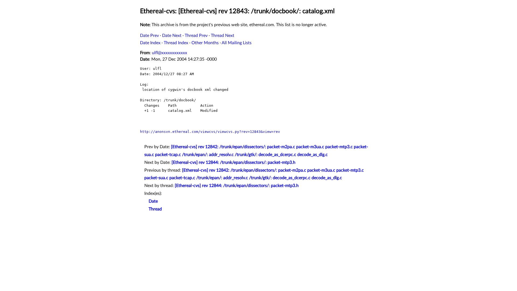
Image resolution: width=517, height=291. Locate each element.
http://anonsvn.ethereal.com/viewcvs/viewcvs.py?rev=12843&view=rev (210, 132)
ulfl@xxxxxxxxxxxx (169, 53)
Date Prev (149, 35)
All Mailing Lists (236, 43)
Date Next (171, 35)
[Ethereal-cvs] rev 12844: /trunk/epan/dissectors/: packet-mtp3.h (233, 162)
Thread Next (222, 35)
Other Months (205, 43)
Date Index (150, 43)
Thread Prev (196, 35)
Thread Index (176, 43)
